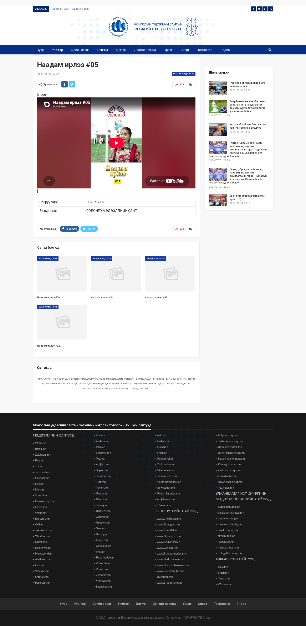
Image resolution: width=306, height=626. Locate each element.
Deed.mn (101, 499)
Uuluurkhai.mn (165, 459)
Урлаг (168, 50)
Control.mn (102, 517)
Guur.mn (40, 565)
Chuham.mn (42, 478)
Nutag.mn (41, 542)
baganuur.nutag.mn (229, 507)
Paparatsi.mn (42, 583)
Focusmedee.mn (105, 557)
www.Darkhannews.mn (170, 559)
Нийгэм (102, 50)
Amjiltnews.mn (166, 499)
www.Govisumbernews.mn (173, 565)
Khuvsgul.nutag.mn (229, 464)
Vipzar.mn (102, 569)
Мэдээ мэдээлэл (183, 74)
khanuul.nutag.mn (228, 547)
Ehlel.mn (162, 453)
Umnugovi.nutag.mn (230, 447)
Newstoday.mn (166, 488)
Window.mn (42, 536)
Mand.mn (162, 447)
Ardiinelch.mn (43, 559)
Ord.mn (39, 524)
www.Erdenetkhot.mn (170, 583)
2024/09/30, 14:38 (101, 258)
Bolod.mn (40, 449)
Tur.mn (39, 466)
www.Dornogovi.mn (169, 536)
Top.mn (100, 459)
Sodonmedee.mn (167, 476)
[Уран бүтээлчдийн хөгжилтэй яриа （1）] (218, 201)
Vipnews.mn (103, 581)
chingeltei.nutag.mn (230, 553)
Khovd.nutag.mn (227, 476)
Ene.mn (39, 484)
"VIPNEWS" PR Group (197, 617)
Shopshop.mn (104, 586)
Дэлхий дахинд (145, 50)
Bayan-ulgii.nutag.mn (230, 482)
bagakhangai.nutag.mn (231, 513)
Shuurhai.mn (103, 476)
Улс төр (57, 50)
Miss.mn (40, 489)
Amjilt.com (102, 464)
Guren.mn (41, 507)
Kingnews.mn (43, 548)
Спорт (185, 50)
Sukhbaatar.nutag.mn (230, 441)
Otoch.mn (224, 578)
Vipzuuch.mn (103, 563)
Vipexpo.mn (42, 571)
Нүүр (40, 50)
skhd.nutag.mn (226, 536)
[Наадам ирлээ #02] (62, 322)
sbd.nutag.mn (226, 542)
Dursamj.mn (42, 519)
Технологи (205, 50)
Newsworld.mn (44, 553)
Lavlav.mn (163, 441)
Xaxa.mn (223, 567)
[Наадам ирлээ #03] (170, 273)
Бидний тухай (60, 8)
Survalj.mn (102, 505)
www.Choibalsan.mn (169, 519)
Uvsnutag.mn (165, 577)
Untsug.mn (102, 534)
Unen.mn (101, 493)
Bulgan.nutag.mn (228, 435)
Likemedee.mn (165, 470)
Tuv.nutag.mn (226, 488)
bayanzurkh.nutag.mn (230, 524)
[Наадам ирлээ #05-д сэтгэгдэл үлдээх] (190, 229)
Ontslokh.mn (103, 546)
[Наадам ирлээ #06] (62, 273)
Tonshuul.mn (42, 472)
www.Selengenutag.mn (170, 571)
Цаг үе (121, 50)
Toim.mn (101, 528)
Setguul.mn (42, 577)
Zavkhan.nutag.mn (229, 470)
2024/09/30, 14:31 (48, 307)
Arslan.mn (102, 441)
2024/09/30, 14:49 (48, 258)
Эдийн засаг (80, 50)
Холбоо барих (80, 8)
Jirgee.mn (102, 470)
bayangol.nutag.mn (229, 518)
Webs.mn (40, 443)
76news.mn (164, 505)
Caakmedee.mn (166, 464)
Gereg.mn (102, 540)
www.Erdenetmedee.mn (171, 553)
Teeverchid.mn (43, 530)
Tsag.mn (101, 482)
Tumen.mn (102, 488)
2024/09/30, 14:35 (155, 258)
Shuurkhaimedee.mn (169, 482)
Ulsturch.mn (103, 511)
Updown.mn (103, 522)
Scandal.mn (41, 495)
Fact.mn (39, 460)
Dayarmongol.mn (45, 501)
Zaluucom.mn (43, 455)
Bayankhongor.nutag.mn (232, 459)
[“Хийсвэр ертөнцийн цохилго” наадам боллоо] (218, 88)
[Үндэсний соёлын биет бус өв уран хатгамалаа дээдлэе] (218, 129)
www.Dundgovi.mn (168, 524)
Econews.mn (103, 453)
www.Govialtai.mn (167, 548)
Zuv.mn (100, 435)
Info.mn (100, 447)
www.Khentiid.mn (167, 530)
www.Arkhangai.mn (168, 542)
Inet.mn (100, 552)
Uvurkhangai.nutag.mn (231, 453)
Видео (225, 50)
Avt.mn (161, 435)
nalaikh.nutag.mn (228, 530)
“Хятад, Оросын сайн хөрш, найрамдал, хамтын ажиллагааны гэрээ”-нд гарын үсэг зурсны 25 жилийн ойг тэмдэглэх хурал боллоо (238, 149)
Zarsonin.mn (103, 575)
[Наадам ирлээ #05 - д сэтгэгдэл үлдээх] (190, 84)
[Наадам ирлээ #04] (116, 273)
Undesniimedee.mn (168, 493)
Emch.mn (223, 573)
